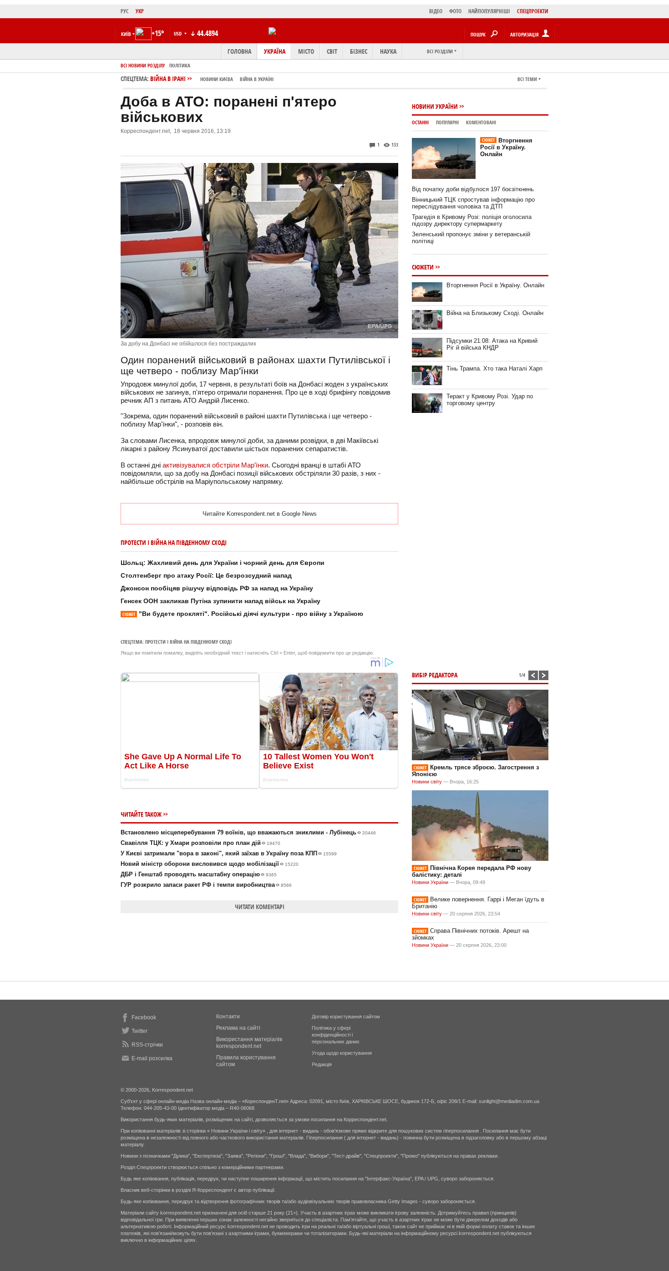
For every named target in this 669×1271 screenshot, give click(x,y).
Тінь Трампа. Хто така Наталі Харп (494, 368)
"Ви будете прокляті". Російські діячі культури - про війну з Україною (242, 613)
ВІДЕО (435, 11)
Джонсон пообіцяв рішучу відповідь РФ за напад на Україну (217, 588)
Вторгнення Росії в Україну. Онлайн (506, 147)
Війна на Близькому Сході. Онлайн (494, 313)
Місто (306, 51)
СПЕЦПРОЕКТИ (532, 11)
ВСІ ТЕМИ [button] (527, 79)
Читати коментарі (259, 906)
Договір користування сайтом (346, 1016)
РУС (125, 11)
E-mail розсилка (152, 1058)
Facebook (144, 1017)
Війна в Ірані (212, 78)
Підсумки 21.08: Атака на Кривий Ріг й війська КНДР (491, 344)
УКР (140, 11)
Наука (388, 51)
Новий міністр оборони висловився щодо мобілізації (210, 863)
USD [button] (178, 33)
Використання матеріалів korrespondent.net (249, 1042)
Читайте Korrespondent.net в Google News (260, 513)
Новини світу (427, 781)
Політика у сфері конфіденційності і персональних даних (336, 1034)
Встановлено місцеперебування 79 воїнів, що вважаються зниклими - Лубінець (248, 832)
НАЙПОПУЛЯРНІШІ (489, 11)
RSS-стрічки (147, 1045)
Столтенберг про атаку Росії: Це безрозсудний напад (206, 575)
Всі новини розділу (143, 65)
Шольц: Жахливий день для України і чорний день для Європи (222, 562)
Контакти (228, 1016)
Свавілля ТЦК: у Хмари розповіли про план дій (200, 842)
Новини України (435, 106)
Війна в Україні (257, 79)
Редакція (322, 1064)
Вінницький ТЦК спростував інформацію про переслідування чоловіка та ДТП (473, 203)
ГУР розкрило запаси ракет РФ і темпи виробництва (206, 884)
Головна (239, 51)
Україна (274, 51)
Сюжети (423, 267)
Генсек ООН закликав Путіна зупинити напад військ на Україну (220, 601)
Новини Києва (216, 79)
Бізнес (358, 51)
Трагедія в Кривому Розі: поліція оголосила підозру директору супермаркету (472, 220)
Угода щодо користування (342, 1053)
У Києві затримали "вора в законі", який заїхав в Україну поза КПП (229, 853)
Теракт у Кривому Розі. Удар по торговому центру (489, 400)
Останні (420, 122)
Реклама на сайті (238, 1028)
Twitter (139, 1031)
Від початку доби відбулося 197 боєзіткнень (473, 189)
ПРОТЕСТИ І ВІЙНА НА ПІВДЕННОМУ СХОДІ (188, 641)
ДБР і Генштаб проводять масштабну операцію (199, 874)
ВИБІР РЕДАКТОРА (434, 675)
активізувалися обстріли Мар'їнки (215, 465)
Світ (332, 51)
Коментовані (481, 122)
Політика (179, 65)
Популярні (447, 122)
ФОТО (455, 11)
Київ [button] (126, 34)
